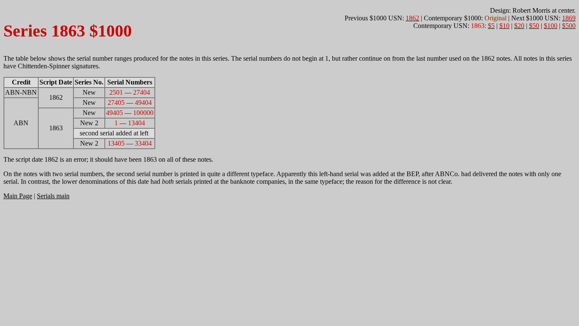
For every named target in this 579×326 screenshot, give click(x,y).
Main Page (17, 196)
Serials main (53, 196)
